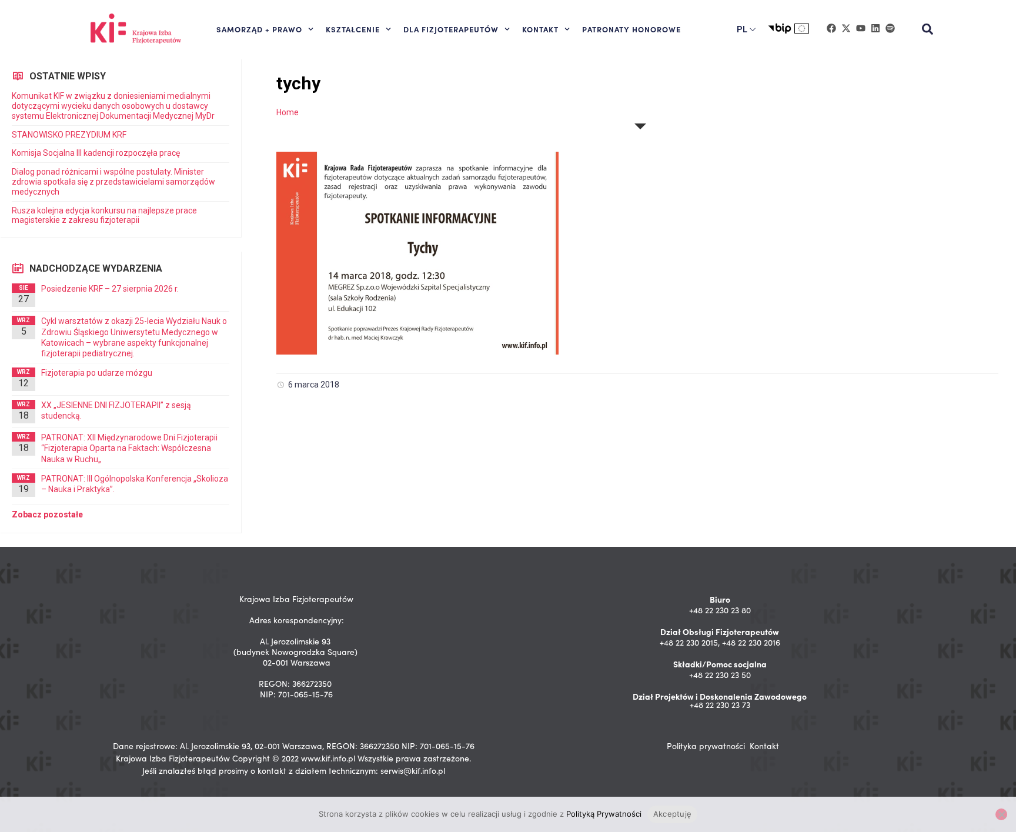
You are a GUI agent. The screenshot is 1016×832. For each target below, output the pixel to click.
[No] (1001, 814)
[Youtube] (860, 28)
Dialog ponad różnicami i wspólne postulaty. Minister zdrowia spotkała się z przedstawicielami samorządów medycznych (113, 181)
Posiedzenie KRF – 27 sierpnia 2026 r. (110, 288)
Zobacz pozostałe (47, 514)
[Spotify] (890, 28)
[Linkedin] (875, 28)
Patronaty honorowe (631, 29)
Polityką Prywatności (603, 813)
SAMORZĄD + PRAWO (259, 29)
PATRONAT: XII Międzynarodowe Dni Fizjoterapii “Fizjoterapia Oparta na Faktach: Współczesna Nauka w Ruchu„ (129, 448)
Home (287, 112)
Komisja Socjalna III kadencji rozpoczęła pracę (96, 153)
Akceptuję (672, 813)
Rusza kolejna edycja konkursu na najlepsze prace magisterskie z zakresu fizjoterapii (104, 215)
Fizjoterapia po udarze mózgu (96, 372)
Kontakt (764, 745)
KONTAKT (540, 29)
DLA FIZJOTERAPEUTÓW (451, 29)
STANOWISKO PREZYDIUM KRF (69, 134)
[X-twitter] (846, 28)
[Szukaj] (928, 29)
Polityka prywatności (706, 745)
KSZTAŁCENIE (353, 29)
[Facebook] (831, 28)
